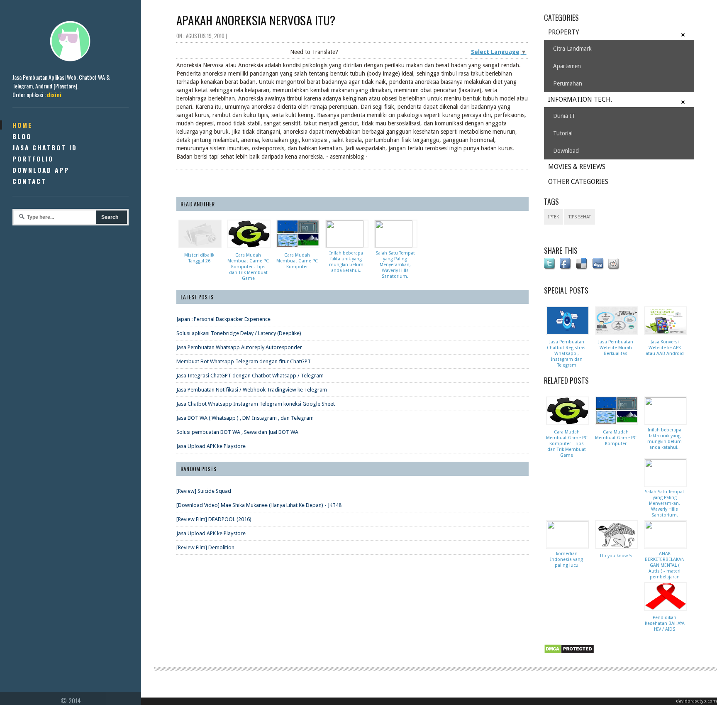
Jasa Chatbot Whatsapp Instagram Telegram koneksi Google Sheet (255, 404)
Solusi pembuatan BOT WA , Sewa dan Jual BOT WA (237, 432)
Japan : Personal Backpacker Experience (223, 319)
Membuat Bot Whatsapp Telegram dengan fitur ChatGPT (243, 361)
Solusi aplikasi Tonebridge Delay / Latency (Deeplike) (238, 333)
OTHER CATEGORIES (578, 182)
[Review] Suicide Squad (203, 491)
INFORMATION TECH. (580, 99)
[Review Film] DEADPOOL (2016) (213, 519)
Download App (40, 169)
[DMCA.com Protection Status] (570, 654)
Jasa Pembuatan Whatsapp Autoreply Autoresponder (239, 347)
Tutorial (563, 133)
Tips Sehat (579, 217)
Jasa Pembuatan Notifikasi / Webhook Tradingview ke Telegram (251, 390)
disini (54, 94)
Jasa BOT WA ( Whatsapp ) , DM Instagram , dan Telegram (245, 418)
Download (566, 150)
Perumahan (567, 83)
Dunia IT (564, 116)
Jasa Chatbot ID (44, 147)
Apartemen (567, 66)
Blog (22, 136)
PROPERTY (563, 32)
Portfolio (33, 158)
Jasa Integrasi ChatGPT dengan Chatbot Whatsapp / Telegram (250, 375)
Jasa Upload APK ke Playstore (211, 446)
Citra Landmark (572, 48)
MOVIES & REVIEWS (576, 167)
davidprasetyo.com (696, 701)
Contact (29, 181)
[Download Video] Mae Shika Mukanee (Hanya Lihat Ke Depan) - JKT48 (258, 505)
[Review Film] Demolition (205, 547)
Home (22, 125)
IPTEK (553, 217)
